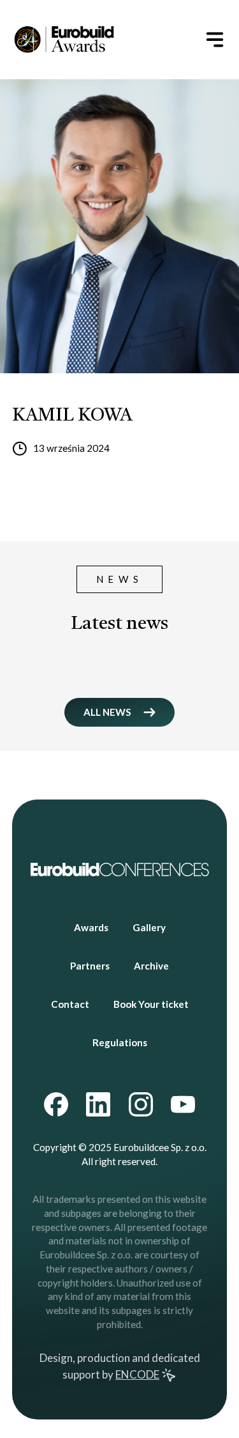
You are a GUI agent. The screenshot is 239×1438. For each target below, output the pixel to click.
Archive (151, 965)
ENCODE (137, 1374)
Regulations (119, 1042)
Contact (70, 1004)
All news (107, 712)
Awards (91, 927)
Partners (90, 965)
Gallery (149, 927)
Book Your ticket (151, 1004)
